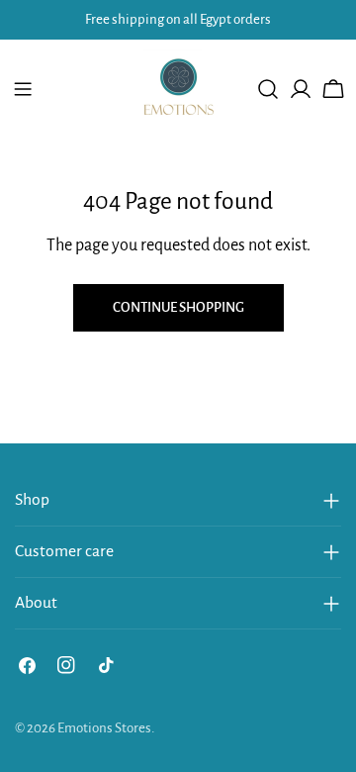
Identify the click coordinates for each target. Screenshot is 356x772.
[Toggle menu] (23, 89)
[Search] (268, 89)
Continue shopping (178, 307)
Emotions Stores (104, 728)
